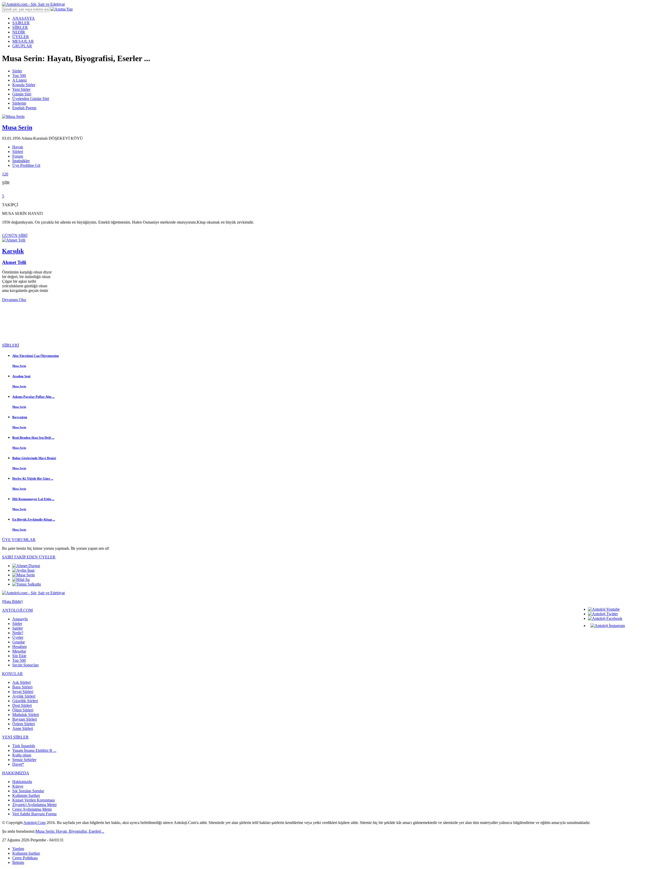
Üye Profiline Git (26, 165)
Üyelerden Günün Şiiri (30, 98)
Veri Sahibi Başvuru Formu (34, 814)
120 (5, 174)
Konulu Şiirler (23, 85)
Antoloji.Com (34, 822)
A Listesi (19, 80)
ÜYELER (20, 37)
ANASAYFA (23, 18)
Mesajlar (19, 651)
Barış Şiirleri (22, 687)
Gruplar (18, 642)
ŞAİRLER (21, 23)
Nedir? (17, 633)
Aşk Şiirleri (21, 682)
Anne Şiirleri (22, 728)
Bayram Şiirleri (24, 719)
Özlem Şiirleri (23, 724)
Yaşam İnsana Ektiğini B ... (34, 750)
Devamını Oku (14, 300)
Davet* (18, 764)
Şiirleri (17, 151)
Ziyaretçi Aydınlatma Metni (34, 804)
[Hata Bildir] (12, 601)
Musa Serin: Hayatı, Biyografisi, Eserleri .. (70, 831)
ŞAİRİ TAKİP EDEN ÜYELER (29, 557)
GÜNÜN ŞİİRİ (14, 235)
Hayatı (17, 147)
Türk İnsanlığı (23, 746)
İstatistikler (21, 161)
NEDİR (18, 32)
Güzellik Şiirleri (25, 701)
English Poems (24, 108)
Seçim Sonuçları (25, 665)
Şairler (17, 628)
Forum (17, 156)
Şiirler (17, 71)
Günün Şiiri (21, 94)
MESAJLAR (23, 41)
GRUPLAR (22, 46)
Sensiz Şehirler (24, 759)
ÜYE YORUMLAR (19, 539)
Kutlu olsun (21, 755)
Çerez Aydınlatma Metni (32, 809)
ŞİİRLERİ (10, 345)
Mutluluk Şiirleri (25, 714)
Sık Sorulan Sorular (28, 791)
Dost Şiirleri (22, 705)
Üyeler (17, 637)
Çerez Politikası (25, 858)
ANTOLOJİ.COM (17, 610)
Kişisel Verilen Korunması (33, 800)
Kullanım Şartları (26, 795)
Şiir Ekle (19, 656)
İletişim (18, 862)
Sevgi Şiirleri (22, 691)
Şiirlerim (19, 103)
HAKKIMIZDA (15, 773)
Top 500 (19, 75)
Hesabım (19, 646)
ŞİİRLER (20, 27)
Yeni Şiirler (21, 89)
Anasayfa (20, 619)
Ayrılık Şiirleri (23, 696)
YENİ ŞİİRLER (15, 737)
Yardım (18, 848)
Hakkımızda (22, 781)
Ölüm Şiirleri (22, 710)
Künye (17, 786)
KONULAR (12, 674)
